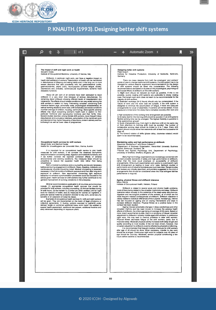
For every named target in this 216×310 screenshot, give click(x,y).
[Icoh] (32, 11)
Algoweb (130, 299)
